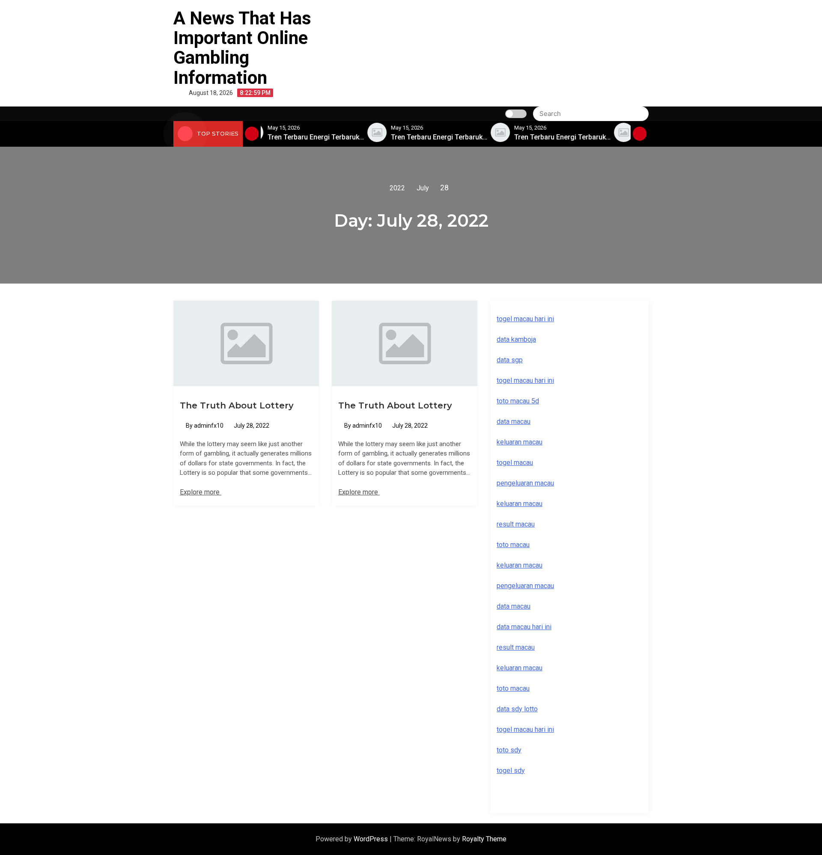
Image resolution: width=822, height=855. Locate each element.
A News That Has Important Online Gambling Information (242, 48)
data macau (513, 606)
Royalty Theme (484, 839)
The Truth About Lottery (237, 405)
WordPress (372, 839)
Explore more (200, 492)
